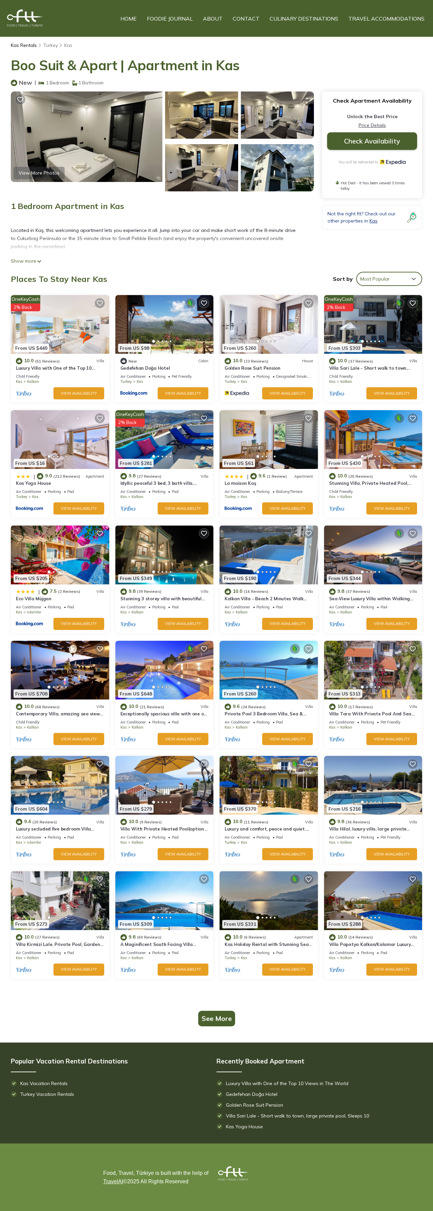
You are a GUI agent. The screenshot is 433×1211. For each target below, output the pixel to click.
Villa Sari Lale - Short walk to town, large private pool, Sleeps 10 (297, 1116)
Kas (68, 45)
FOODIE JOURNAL (170, 18)
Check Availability (372, 141)
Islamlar (34, 612)
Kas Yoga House (33, 483)
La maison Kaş (240, 483)
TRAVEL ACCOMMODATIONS (386, 18)
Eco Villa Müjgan (33, 598)
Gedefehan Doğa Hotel (145, 368)
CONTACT (246, 18)
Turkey (50, 45)
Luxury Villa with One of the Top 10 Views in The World (287, 1083)
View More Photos (39, 173)
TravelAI (113, 1181)
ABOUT (213, 18)
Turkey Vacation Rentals (47, 1094)
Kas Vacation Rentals (44, 1083)
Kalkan (33, 381)
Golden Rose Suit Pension (252, 368)
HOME (128, 18)
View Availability (79, 393)
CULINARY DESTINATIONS (304, 18)
